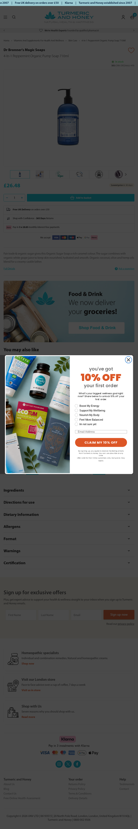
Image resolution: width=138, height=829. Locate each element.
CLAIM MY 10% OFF (101, 442)
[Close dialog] (128, 359)
